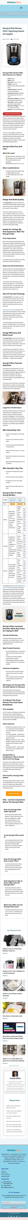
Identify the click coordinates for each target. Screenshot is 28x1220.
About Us (3, 1171)
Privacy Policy (4, 1173)
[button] (21, 7)
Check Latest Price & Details (12, 114)
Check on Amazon (14, 793)
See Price (12, 504)
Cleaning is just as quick (8, 309)
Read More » (5, 953)
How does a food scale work (12, 1016)
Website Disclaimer (5, 1176)
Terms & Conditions (5, 1174)
